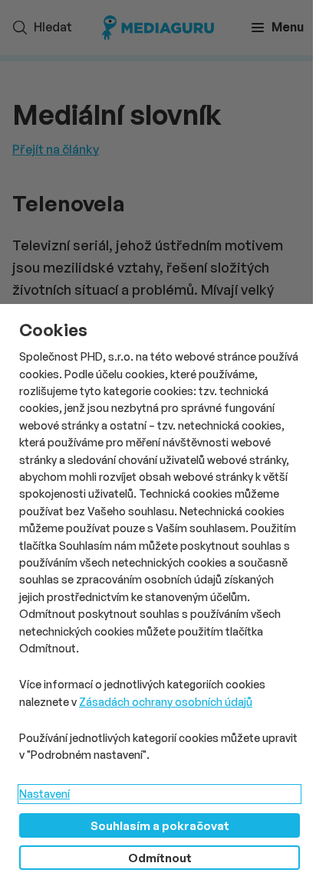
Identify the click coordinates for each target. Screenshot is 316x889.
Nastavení (44, 793)
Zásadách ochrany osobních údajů (165, 701)
